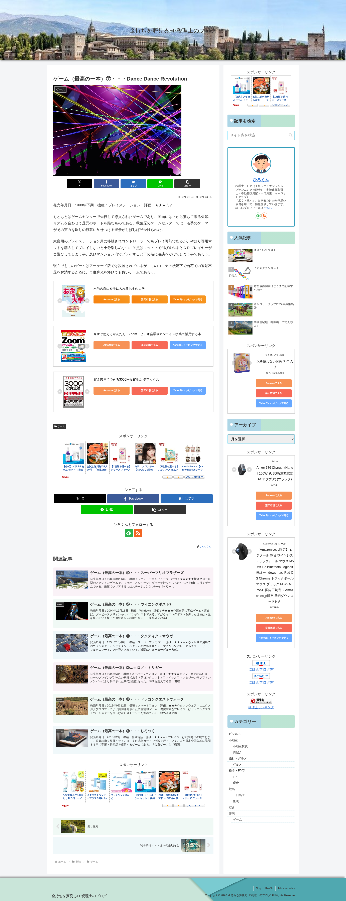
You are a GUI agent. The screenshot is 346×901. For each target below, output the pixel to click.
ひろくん (261, 179)
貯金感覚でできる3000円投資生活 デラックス (126, 379)
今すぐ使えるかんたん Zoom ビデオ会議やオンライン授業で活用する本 (147, 334)
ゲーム (61, 426)
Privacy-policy (286, 888)
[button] (187, 183)
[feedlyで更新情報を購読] (129, 533)
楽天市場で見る (149, 299)
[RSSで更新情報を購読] (138, 533)
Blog (258, 888)
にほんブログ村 (261, 669)
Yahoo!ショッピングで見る (187, 299)
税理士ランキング (261, 707)
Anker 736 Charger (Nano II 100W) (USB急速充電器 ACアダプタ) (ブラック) (275, 473)
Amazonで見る (111, 299)
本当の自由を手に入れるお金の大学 (119, 288)
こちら (268, 208)
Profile (269, 888)
